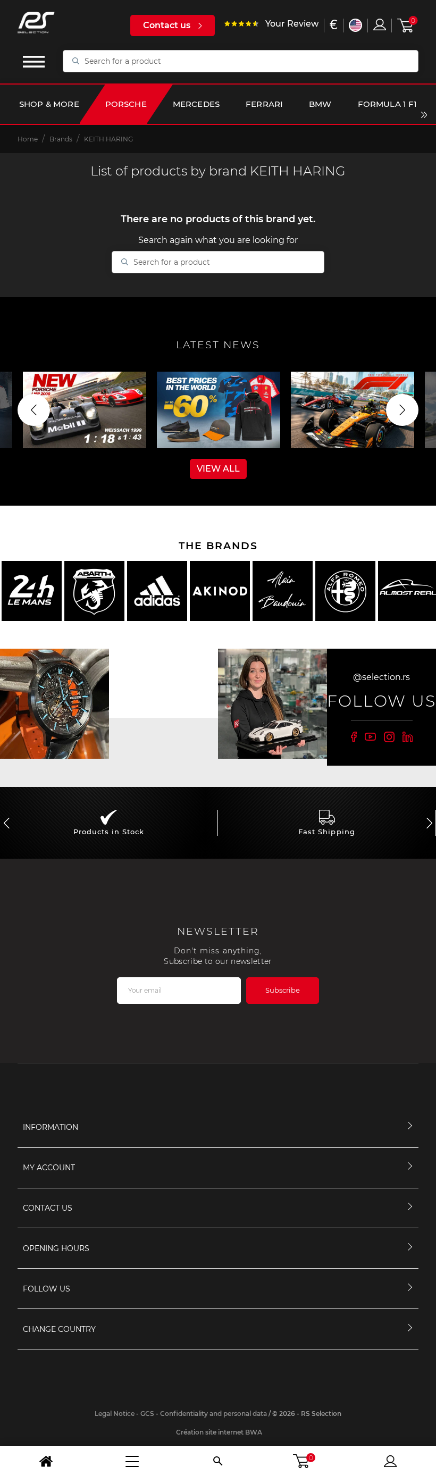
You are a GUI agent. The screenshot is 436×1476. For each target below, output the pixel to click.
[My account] (390, 1461)
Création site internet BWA (219, 1432)
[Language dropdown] (355, 25)
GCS (147, 1414)
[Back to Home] (46, 1461)
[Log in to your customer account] (379, 24)
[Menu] (132, 1461)
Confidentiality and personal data (213, 1414)
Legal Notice (115, 1414)
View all (218, 469)
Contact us (166, 25)
